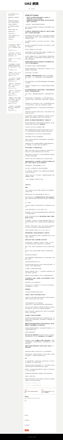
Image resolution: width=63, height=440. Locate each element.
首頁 (29, 8)
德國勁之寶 (11, 83)
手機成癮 (34, 385)
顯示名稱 (26, 415)
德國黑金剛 (11, 97)
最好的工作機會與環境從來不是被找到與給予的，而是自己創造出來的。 (14, 65)
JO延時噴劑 (11, 106)
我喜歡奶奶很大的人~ (12, 31)
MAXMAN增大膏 (12, 44)
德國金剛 (10, 72)
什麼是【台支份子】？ (12, 33)
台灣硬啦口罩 (10, 39)
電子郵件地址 (27, 420)
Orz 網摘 (32, 4)
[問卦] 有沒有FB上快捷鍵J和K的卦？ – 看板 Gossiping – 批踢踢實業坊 (14, 46)
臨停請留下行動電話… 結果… (13, 29)
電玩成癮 (40, 385)
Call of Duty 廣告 (17, 58)
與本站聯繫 (32, 8)
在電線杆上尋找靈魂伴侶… (12, 24)
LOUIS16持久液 (11, 78)
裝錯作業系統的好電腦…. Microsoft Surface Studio (14, 85)
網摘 (29, 385)
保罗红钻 (10, 58)
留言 (26, 400)
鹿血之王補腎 (11, 52)
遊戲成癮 (37, 385)
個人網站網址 (27, 425)
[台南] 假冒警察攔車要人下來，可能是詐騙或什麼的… (14, 107)
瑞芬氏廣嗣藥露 (11, 64)
